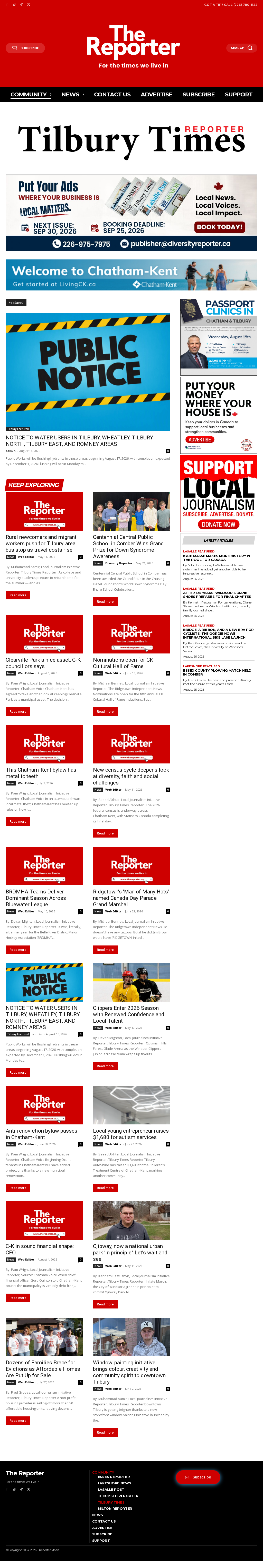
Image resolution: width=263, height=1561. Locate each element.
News (10, 557)
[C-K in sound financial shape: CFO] (44, 1220)
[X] (28, 4)
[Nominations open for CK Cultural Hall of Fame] (131, 634)
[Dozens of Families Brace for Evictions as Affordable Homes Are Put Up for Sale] (44, 1337)
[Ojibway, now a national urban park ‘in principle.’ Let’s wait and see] (131, 1220)
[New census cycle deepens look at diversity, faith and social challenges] (131, 744)
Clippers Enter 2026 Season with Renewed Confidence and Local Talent (128, 1014)
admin (11, 451)
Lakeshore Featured (201, 666)
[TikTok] (21, 4)
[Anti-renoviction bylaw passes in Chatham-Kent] (44, 1105)
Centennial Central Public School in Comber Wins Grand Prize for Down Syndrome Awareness (128, 546)
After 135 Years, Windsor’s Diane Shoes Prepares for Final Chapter (217, 595)
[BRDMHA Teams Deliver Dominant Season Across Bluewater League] (44, 866)
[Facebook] (7, 4)
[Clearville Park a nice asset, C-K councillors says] (44, 634)
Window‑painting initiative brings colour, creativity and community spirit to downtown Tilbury (129, 1372)
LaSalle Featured (198, 551)
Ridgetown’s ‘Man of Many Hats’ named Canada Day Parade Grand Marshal (131, 898)
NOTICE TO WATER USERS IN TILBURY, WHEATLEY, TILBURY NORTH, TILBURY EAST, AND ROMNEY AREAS (79, 441)
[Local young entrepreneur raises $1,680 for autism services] (131, 1105)
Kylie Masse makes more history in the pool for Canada (216, 558)
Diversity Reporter (118, 563)
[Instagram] (14, 4)
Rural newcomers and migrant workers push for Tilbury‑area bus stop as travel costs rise (41, 543)
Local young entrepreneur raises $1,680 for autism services (131, 1134)
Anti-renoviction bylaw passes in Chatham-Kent (41, 1134)
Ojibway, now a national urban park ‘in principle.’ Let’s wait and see (130, 1252)
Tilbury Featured (18, 429)
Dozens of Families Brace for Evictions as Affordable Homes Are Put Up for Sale (43, 1368)
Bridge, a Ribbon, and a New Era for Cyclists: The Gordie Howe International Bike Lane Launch (218, 633)
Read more (18, 595)
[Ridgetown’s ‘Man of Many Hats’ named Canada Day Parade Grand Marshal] (131, 866)
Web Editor (26, 557)
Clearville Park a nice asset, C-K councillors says (43, 663)
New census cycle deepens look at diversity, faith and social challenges (131, 776)
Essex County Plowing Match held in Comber (217, 672)
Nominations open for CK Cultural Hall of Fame (123, 663)
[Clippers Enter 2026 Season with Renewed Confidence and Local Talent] (131, 982)
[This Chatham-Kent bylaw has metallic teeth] (44, 744)
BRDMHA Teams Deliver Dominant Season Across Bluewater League (36, 898)
